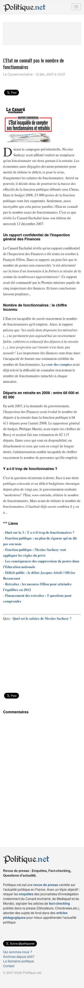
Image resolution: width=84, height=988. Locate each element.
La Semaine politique (18, 961)
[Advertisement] (42, 33)
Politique (24, 7)
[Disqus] (42, 774)
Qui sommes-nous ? (17, 952)
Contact (8, 965)
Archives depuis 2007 (18, 956)
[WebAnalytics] (11, 979)
